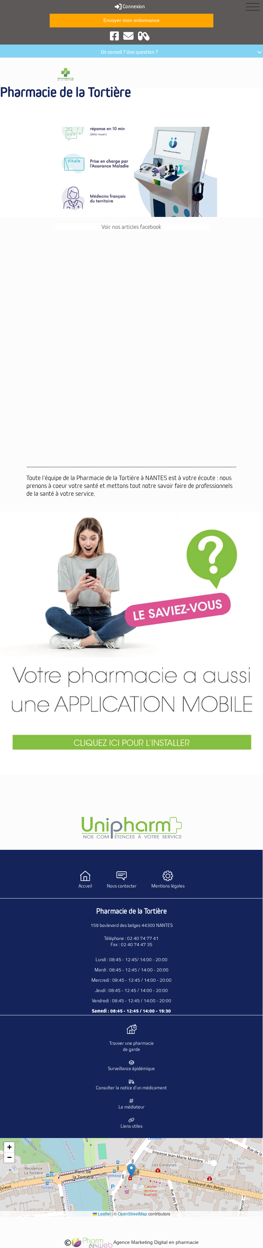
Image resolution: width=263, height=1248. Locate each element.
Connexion (133, 6)
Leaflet (104, 1213)
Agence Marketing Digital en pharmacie (155, 1242)
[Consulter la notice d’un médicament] (144, 35)
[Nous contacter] (128, 35)
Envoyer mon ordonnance (131, 20)
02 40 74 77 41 (143, 938)
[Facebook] (114, 35)
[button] (131, 1170)
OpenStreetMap (132, 1213)
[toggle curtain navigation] (253, 7)
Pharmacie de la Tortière (65, 92)
